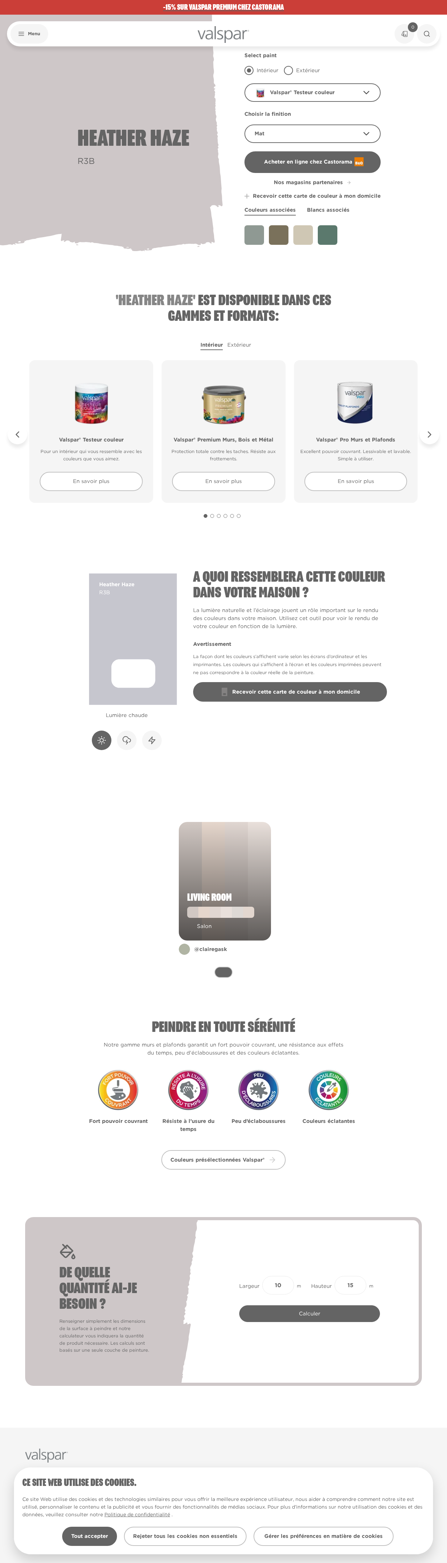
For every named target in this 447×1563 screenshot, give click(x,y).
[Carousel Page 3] (219, 516)
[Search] (427, 34)
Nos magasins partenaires (308, 182)
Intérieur (211, 345)
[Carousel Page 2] (212, 516)
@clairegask (210, 949)
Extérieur (239, 345)
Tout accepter (89, 1536)
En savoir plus (91, 481)
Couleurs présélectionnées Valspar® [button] (217, 1160)
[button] (29, 34)
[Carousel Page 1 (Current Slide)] (205, 516)
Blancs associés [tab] (328, 210)
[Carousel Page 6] (239, 516)
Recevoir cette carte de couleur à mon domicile (317, 196)
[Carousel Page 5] (232, 516)
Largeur (249, 1286)
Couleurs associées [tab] (270, 210)
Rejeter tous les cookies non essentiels (185, 1536)
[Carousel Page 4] (225, 516)
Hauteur (321, 1286)
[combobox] (312, 92)
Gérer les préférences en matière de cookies (323, 1536)
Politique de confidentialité (137, 1514)
